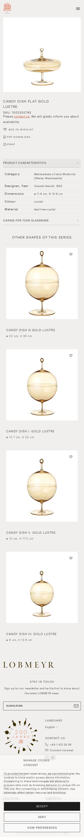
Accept (42, 806)
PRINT (11, 144)
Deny (42, 817)
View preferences (42, 827)
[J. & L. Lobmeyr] (7, 8)
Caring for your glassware (26, 220)
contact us (22, 116)
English (50, 727)
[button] (42, 55)
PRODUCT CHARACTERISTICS (24, 162)
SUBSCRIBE (14, 705)
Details (42, 329)
